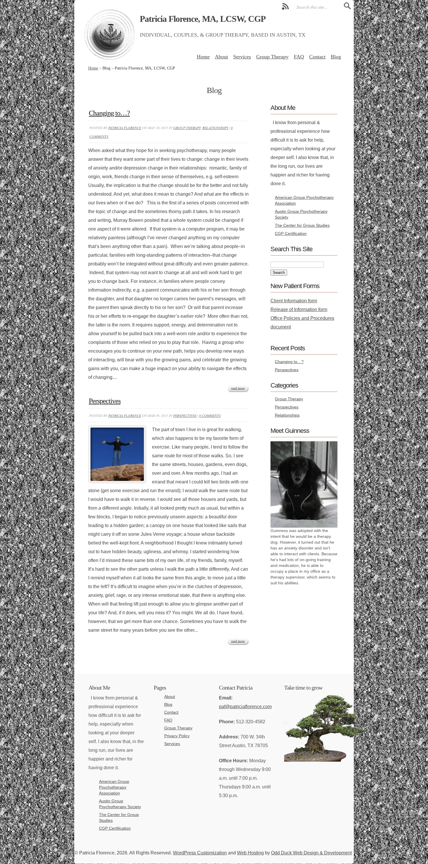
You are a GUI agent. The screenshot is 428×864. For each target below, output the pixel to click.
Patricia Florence (124, 127)
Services (242, 57)
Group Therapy (272, 57)
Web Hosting (250, 852)
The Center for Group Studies (302, 225)
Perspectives (105, 401)
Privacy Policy (177, 735)
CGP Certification (291, 233)
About (221, 57)
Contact (317, 57)
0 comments (210, 415)
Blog (336, 57)
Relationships (215, 127)
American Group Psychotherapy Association (114, 787)
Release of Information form (298, 309)
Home (203, 57)
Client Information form (293, 300)
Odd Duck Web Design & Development (311, 852)
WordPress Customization (200, 852)
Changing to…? (109, 113)
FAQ (299, 57)
